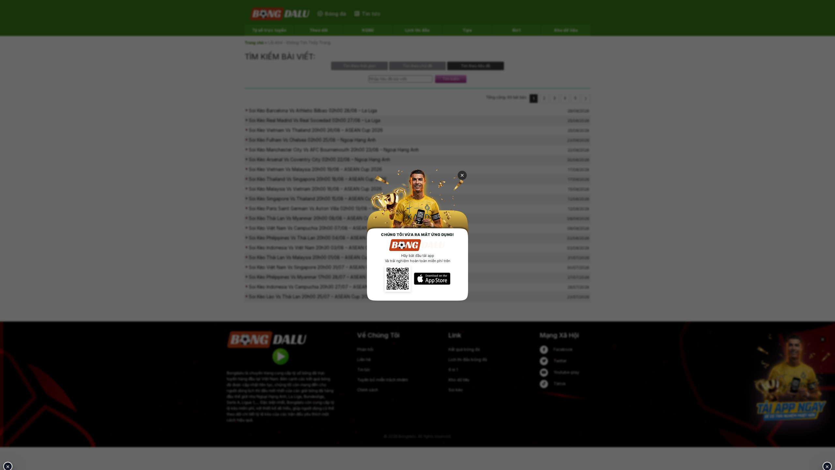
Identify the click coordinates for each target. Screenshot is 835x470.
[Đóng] (462, 175)
